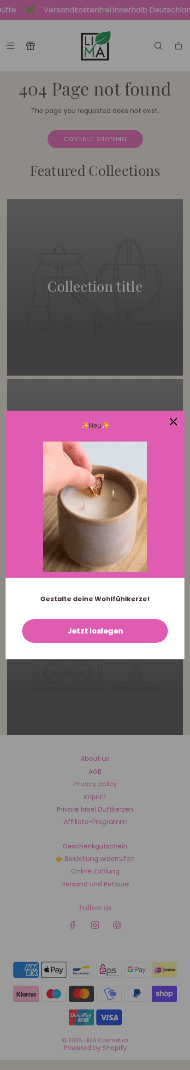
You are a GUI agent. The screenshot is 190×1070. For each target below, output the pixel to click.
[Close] (173, 422)
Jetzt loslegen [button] (95, 631)
